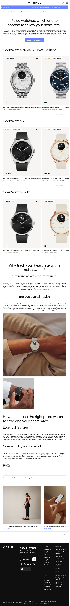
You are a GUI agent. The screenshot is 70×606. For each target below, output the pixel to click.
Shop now (3, 7)
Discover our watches (34, 40)
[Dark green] (46, 103)
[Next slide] (61, 112)
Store (45, 578)
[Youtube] (28, 564)
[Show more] (55, 595)
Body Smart (47, 560)
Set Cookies (47, 603)
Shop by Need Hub (13, 11)
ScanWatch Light (61, 559)
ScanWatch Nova (61, 549)
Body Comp (47, 557)
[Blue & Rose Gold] (10, 173)
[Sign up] (34, 559)
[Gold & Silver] (6, 103)
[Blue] (44, 103)
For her (58, 571)
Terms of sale (35, 601)
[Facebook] (21, 564)
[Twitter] (34, 564)
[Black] (45, 103)
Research (58, 586)
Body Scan (47, 552)
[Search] (5, 3)
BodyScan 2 (47, 549)
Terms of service (44, 601)
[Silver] (5, 103)
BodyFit (46, 554)
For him (58, 568)
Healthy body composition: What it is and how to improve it (20, 526)
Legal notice (53, 601)
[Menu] (2, 2)
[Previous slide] (57, 112)
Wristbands (59, 561)
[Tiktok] (31, 564)
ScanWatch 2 (59, 556)
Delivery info (47, 589)
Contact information (29, 603)
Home (4, 11)
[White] (7, 173)
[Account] (63, 3)
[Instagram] (25, 564)
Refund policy (39, 603)
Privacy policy (27, 601)
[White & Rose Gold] (9, 173)
